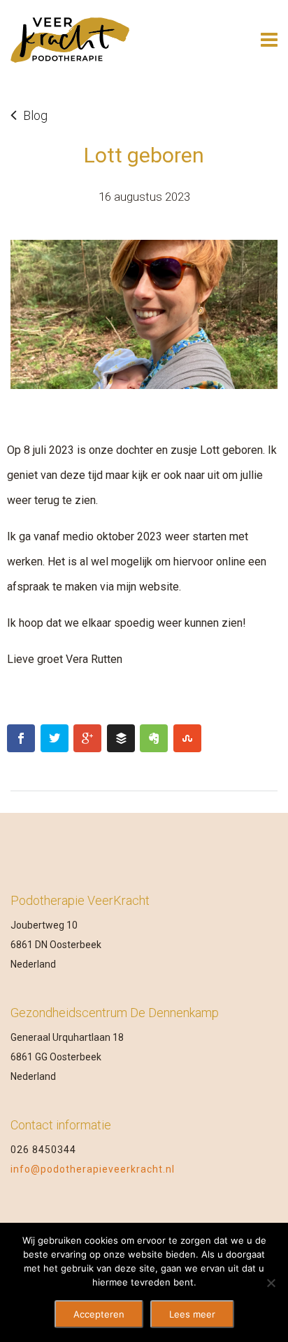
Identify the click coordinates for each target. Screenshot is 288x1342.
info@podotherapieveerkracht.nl (92, 1169)
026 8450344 (43, 1149)
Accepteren (98, 1314)
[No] (271, 1283)
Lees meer (192, 1314)
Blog (35, 115)
